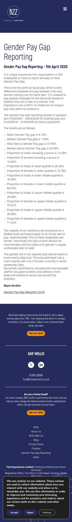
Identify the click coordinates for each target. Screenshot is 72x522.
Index (36, 457)
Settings (47, 512)
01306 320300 (36, 375)
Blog (36, 440)
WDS (36, 427)
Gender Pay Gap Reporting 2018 (24, 292)
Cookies (36, 449)
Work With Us (36, 436)
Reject (30, 512)
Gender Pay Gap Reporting (36, 453)
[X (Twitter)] (31, 365)
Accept (14, 512)
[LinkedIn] (41, 365)
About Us (36, 432)
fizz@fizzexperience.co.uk (36, 379)
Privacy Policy (36, 444)
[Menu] (65, 9)
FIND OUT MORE (36, 333)
